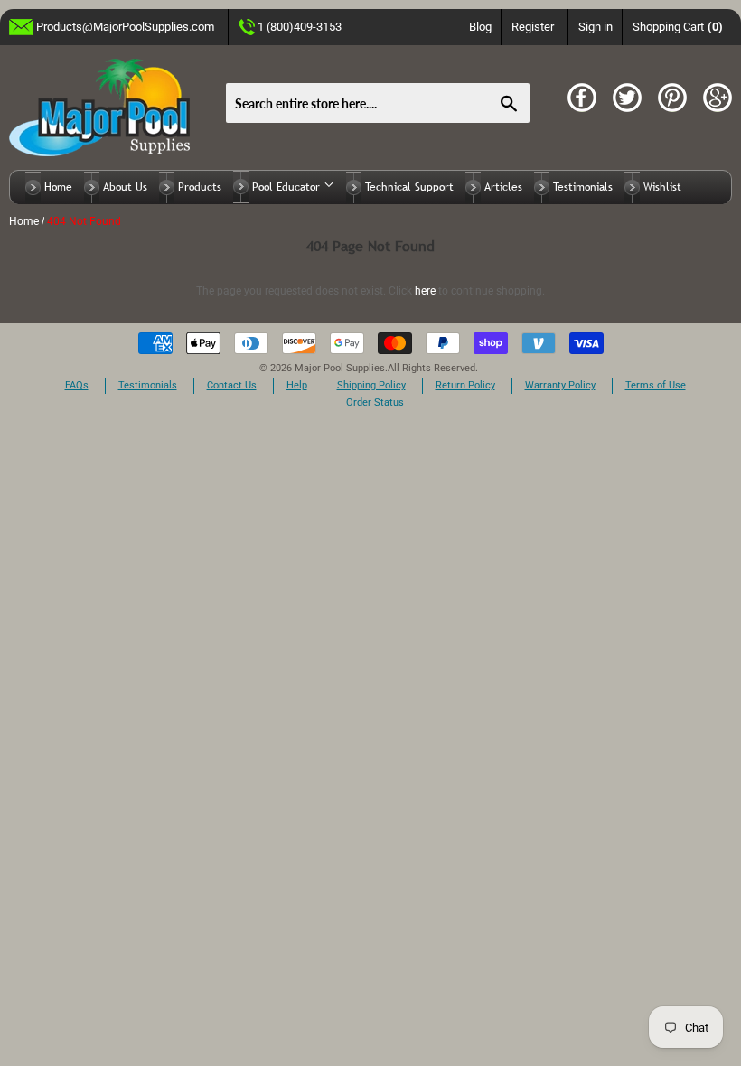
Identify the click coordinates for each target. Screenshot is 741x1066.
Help (296, 385)
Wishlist (662, 187)
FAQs (77, 385)
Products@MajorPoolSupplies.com (125, 26)
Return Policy (465, 385)
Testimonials (583, 187)
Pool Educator (288, 187)
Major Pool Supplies (340, 368)
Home (58, 187)
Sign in (595, 26)
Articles (503, 187)
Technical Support (409, 187)
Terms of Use (655, 385)
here (425, 291)
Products (199, 187)
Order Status (375, 402)
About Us (125, 187)
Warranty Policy (560, 385)
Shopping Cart (678, 26)
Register (532, 26)
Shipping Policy (371, 385)
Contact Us (232, 385)
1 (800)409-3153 (300, 26)
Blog (480, 26)
